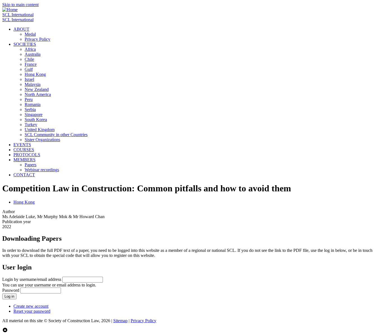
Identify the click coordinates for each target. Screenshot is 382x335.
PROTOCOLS (26, 154)
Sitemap (120, 320)
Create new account (30, 306)
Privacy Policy (37, 39)
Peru (29, 99)
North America (38, 94)
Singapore (34, 114)
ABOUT (21, 29)
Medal (30, 34)
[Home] (10, 9)
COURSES (23, 149)
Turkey (31, 124)
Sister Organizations (42, 139)
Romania (33, 104)
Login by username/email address (31, 279)
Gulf (29, 69)
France (31, 64)
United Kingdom (40, 129)
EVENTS (22, 144)
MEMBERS (24, 159)
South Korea (36, 119)
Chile (29, 59)
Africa (30, 49)
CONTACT (24, 174)
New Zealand (37, 89)
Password (10, 290)
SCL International (18, 14)
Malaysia (33, 84)
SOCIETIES (24, 44)
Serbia (30, 109)
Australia (33, 54)
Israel (29, 79)
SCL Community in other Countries (56, 134)
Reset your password (31, 311)
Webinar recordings (42, 169)
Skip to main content (20, 4)
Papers (30, 164)
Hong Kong (35, 74)
